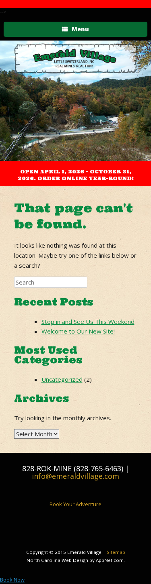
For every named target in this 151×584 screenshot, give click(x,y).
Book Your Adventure (75, 504)
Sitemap (116, 552)
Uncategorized (62, 379)
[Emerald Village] (75, 58)
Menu (80, 29)
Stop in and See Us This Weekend (87, 321)
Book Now (12, 579)
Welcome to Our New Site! (78, 331)
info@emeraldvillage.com (75, 476)
